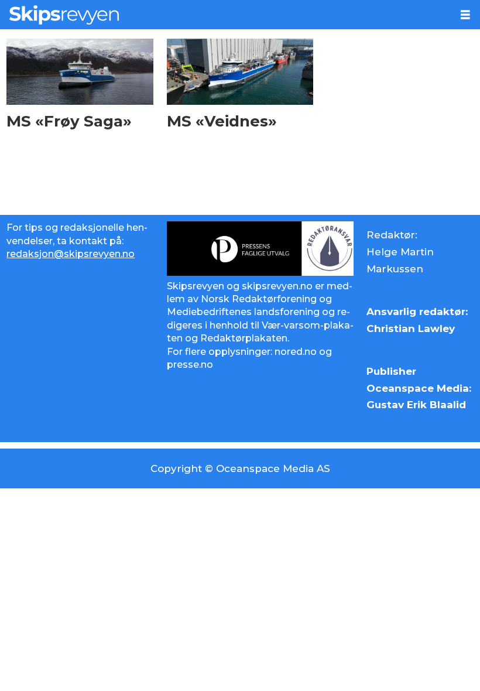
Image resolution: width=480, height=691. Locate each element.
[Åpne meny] (465, 15)
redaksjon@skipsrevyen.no (70, 253)
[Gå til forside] (225, 15)
